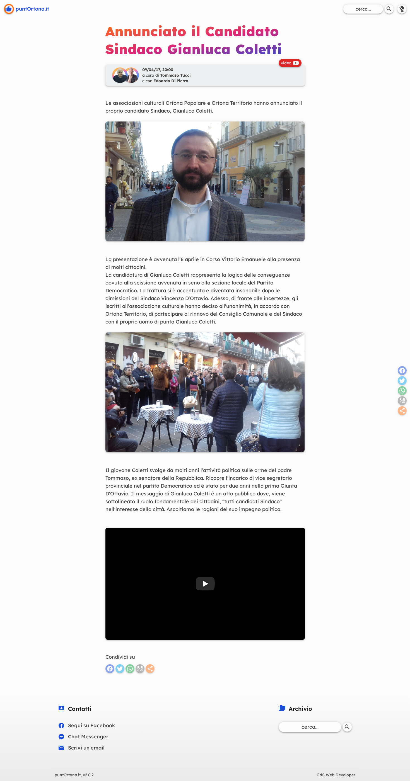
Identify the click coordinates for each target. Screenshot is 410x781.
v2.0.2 (74, 774)
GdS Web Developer (336, 774)
